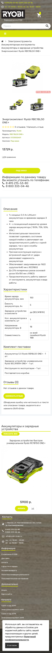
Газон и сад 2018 (8, 614)
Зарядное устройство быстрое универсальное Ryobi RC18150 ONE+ (26, 441)
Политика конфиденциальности (15, 575)
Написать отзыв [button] (14, 396)
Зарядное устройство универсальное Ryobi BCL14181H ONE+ (23, 362)
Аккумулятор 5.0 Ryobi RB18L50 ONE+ (24, 354)
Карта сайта (6, 594)
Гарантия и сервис (9, 566)
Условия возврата (9, 570)
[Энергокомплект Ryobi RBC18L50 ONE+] (16, 104)
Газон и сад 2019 (8, 606)
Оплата (4, 562)
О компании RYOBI (9, 554)
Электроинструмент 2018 (12, 618)
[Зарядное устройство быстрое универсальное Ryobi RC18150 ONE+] (25, 469)
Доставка (5, 558)
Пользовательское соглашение (14, 579)
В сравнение (10, 157)
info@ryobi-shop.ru (13, 536)
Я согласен (12, 645)
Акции (4, 590)
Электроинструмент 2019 (12, 610)
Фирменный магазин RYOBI (13, 20)
